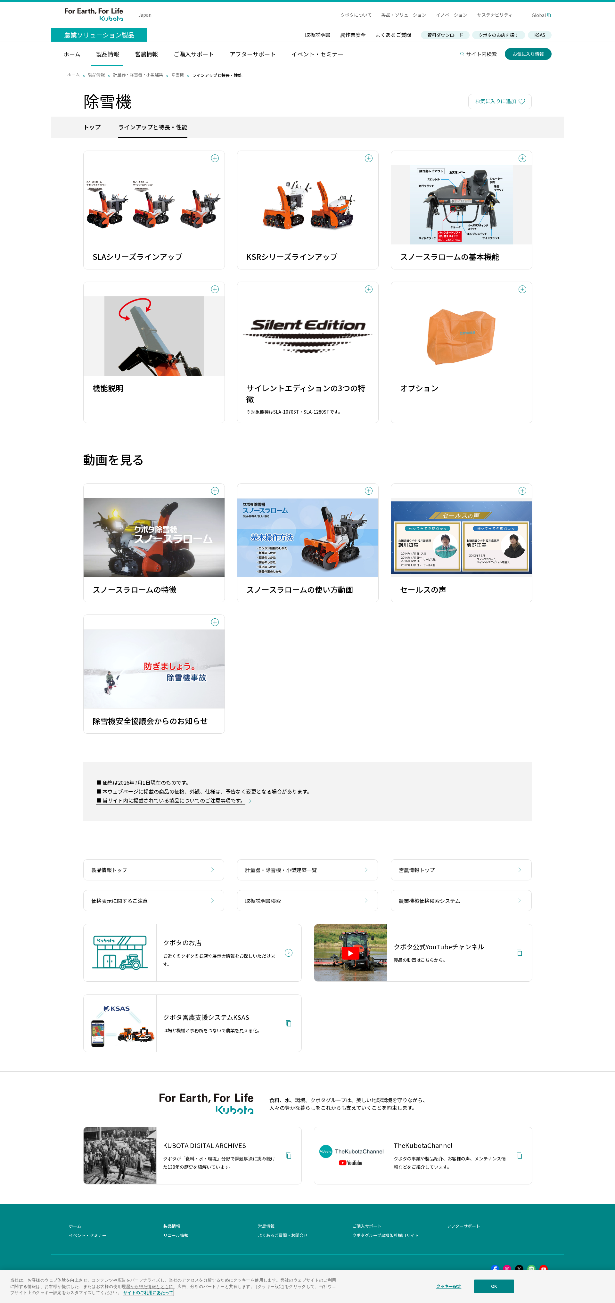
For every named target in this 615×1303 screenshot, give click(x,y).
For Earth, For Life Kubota (93, 14)
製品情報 (96, 74)
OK (494, 1286)
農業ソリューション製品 (99, 34)
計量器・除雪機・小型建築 (138, 74)
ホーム (73, 74)
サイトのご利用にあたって (148, 1292)
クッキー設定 (449, 1286)
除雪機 (177, 74)
